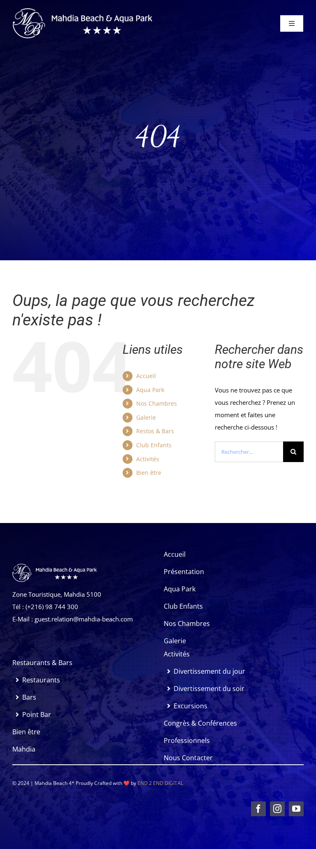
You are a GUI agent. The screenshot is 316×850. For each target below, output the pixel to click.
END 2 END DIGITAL (160, 783)
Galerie (146, 417)
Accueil (146, 376)
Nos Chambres (156, 403)
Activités (147, 459)
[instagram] (277, 808)
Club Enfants (154, 445)
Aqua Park (150, 390)
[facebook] (258, 808)
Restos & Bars (155, 431)
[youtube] (296, 808)
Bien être (148, 472)
